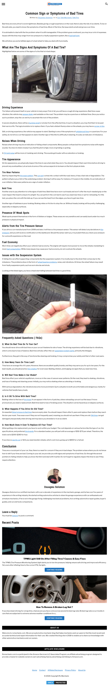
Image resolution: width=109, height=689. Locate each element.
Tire (77, 17)
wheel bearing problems (47, 262)
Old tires (94, 415)
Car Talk (60, 17)
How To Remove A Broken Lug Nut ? (54, 607)
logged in (15, 516)
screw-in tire (99, 126)
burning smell (34, 123)
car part (40, 176)
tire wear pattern (26, 176)
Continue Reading (54, 570)
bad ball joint (74, 36)
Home (34, 670)
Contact (42, 670)
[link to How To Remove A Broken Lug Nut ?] (54, 589)
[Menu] (3, 4)
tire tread (27, 400)
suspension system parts (64, 351)
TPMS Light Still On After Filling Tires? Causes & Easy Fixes (54, 558)
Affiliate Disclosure (55, 670)
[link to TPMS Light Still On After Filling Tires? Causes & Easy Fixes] (54, 541)
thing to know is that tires (22, 412)
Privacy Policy (70, 670)
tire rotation (32, 369)
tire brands (29, 431)
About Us (81, 670)
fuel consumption (14, 249)
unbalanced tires (82, 132)
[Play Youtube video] (54, 303)
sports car (16, 440)
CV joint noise (9, 153)
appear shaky (28, 114)
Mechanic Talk (70, 17)
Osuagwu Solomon (45, 17)
